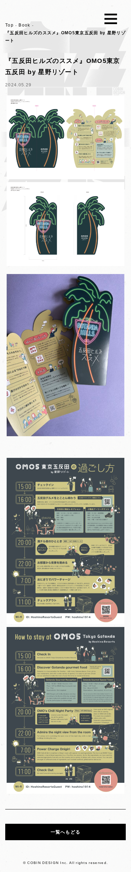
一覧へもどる (66, 832)
